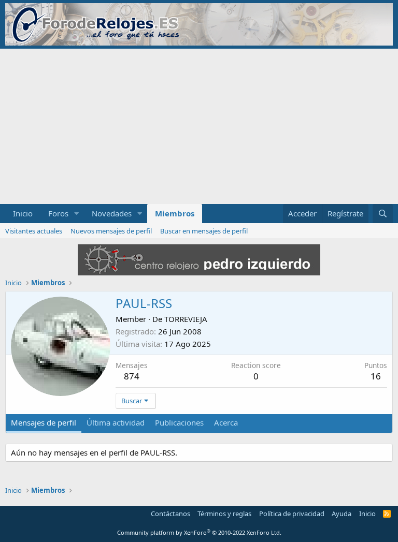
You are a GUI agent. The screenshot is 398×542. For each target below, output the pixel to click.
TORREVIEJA (185, 319)
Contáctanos (170, 513)
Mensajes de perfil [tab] (43, 422)
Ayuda (341, 513)
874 (131, 376)
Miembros (174, 213)
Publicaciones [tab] (179, 422)
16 (376, 376)
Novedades (112, 213)
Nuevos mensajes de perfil (111, 231)
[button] (76, 213)
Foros (58, 213)
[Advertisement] (199, 126)
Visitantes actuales (33, 231)
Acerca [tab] (226, 422)
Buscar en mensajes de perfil (204, 231)
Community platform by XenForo (199, 532)
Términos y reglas (224, 513)
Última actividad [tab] (116, 422)
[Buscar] (383, 213)
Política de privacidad (291, 513)
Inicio (23, 213)
